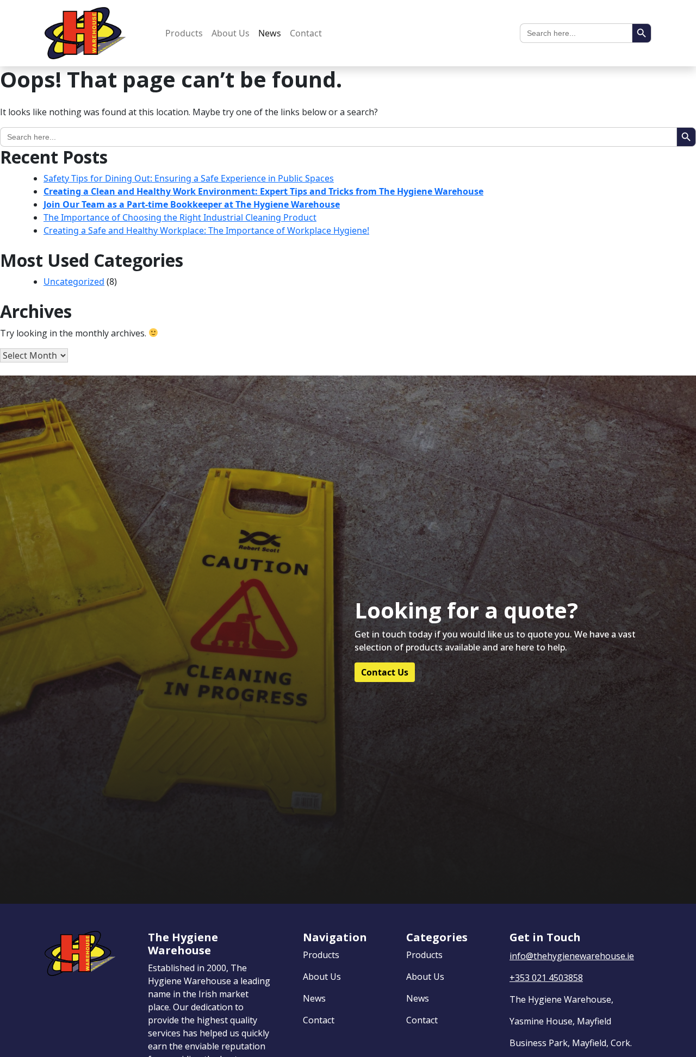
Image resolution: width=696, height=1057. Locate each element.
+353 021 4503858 (546, 978)
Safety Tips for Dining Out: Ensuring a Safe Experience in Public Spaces (189, 178)
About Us (231, 33)
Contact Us (384, 672)
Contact (306, 33)
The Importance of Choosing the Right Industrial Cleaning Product (180, 217)
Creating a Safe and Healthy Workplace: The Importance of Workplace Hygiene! (206, 230)
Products (184, 33)
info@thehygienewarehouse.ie (571, 956)
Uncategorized (74, 281)
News (269, 33)
